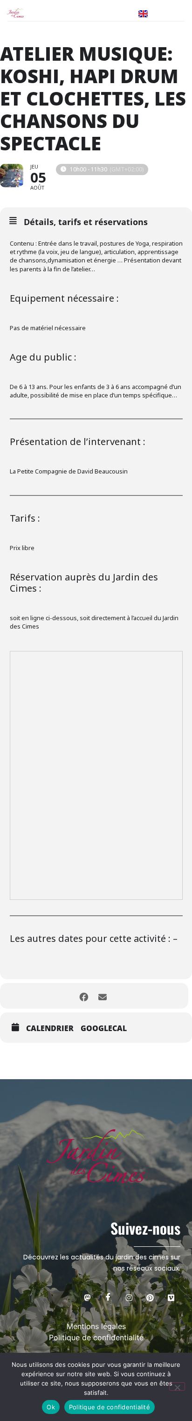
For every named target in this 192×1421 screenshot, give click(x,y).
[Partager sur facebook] (83, 996)
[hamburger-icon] (173, 13)
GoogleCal (104, 1028)
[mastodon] (87, 1297)
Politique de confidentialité (109, 1407)
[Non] (177, 1386)
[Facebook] (108, 1297)
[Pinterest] (150, 1297)
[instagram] (129, 1297)
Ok (51, 1407)
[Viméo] (171, 1297)
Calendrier (50, 1028)
